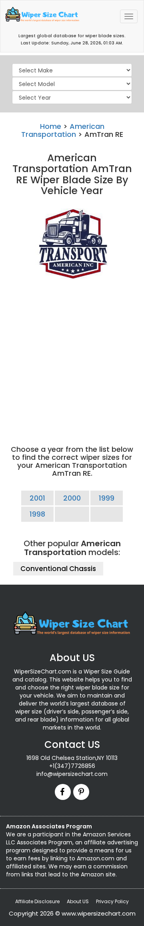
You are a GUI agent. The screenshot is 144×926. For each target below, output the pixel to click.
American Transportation (62, 130)
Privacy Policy (112, 901)
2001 (37, 498)
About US (78, 901)
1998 (37, 514)
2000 (72, 498)
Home (50, 126)
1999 (106, 498)
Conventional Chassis (58, 568)
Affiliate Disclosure (37, 901)
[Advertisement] (72, 355)
